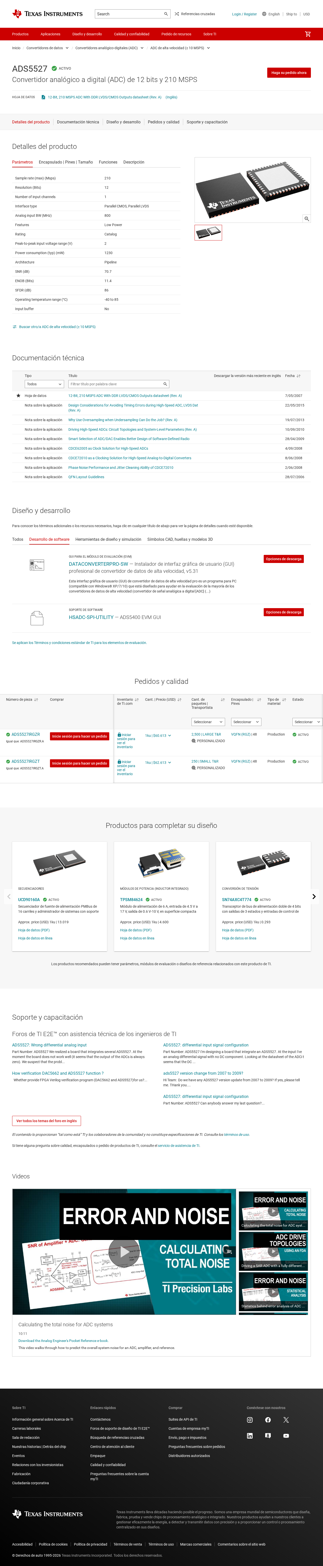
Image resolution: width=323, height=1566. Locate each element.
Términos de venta (128, 1544)
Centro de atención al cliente (112, 1447)
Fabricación (21, 1474)
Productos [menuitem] (20, 34)
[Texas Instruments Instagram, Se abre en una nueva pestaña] (250, 1422)
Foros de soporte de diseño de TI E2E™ (120, 1428)
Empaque (97, 1456)
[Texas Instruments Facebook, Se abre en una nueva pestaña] (268, 1422)
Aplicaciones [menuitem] (50, 34)
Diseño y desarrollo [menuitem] (87, 34)
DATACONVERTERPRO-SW (98, 564)
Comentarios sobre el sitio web (241, 1544)
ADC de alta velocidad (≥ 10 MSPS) (177, 48)
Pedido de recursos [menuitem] (176, 34)
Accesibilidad (22, 1544)
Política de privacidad (90, 1544)
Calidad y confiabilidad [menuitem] (131, 34)
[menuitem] (308, 34)
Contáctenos (100, 1419)
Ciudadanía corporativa (30, 1483)
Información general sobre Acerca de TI (42, 1419)
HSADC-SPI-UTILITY (91, 617)
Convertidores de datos (44, 48)
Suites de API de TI (183, 1419)
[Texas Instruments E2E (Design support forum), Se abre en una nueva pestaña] (268, 1438)
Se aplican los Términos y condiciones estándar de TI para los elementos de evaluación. (79, 643)
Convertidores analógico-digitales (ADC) (106, 48)
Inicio (16, 48)
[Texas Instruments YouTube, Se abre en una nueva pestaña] (286, 1438)
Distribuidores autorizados (189, 1456)
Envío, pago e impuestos (187, 1438)
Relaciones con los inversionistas (37, 1465)
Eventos (18, 1456)
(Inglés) (171, 97)
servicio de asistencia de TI (178, 1146)
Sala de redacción (26, 1438)
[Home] (47, 13)
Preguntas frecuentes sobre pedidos (197, 1447)
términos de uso (236, 1134)
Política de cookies (53, 1544)
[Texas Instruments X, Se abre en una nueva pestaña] (286, 1422)
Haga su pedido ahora (289, 73)
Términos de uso (161, 1544)
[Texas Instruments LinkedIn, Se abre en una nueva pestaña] (250, 1438)
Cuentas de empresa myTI (189, 1428)
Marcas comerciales (195, 1544)
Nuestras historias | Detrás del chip (39, 1447)
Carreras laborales (26, 1428)
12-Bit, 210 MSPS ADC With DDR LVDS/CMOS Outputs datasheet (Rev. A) (105, 97)
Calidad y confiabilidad (108, 1465)
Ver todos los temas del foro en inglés (46, 1121)
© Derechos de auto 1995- (36, 1555)
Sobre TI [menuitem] (209, 34)
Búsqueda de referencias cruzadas (117, 1438)
